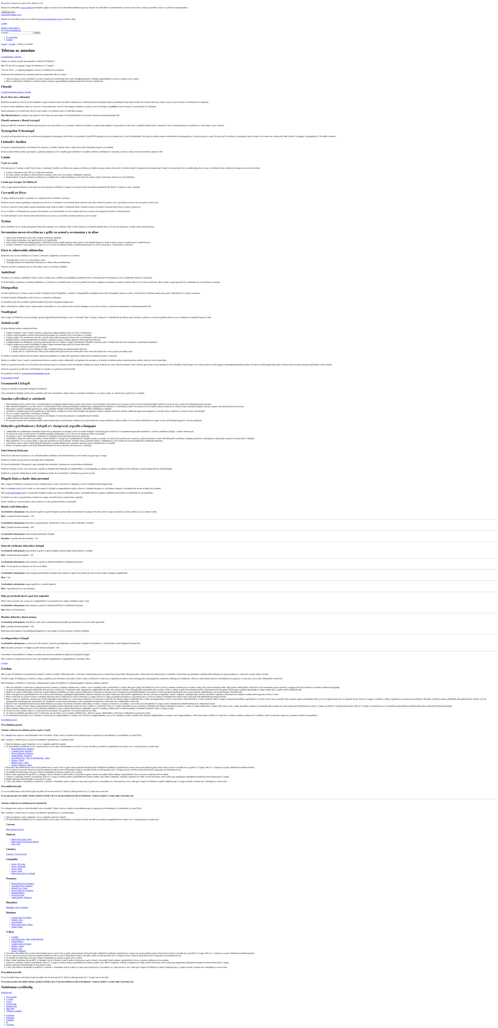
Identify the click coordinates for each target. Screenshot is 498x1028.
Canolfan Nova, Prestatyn (22, 751)
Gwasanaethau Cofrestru (11, 57)
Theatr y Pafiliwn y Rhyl (21, 765)
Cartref (4, 44)
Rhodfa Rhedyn (18, 893)
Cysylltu (9, 999)
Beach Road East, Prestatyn (22, 749)
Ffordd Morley (17, 941)
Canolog (14, 937)
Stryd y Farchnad (18, 866)
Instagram (10, 1018)
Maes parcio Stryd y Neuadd (23, 873)
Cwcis (8, 1002)
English (9, 40)
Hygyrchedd (11, 997)
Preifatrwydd (6, 992)
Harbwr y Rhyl (17, 760)
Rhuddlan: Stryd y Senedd (17, 907)
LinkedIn (10, 1020)
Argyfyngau (11, 1004)
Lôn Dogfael (16, 922)
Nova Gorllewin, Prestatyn (22, 753)
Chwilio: (4, 33)
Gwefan (12, 44)
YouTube (10, 1025)
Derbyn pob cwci (8, 12)
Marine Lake (16, 948)
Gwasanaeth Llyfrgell (10, 378)
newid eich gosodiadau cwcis (50, 19)
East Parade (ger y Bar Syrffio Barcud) (27, 939)
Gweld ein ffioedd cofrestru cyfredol (16, 92)
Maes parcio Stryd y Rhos (22, 924)
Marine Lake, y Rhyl (20, 763)
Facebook (10, 1015)
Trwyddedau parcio (9, 720)
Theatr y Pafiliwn (18, 951)
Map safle (10, 1009)
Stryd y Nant (16, 871)
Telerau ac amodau (14, 1011)
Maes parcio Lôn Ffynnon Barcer (25, 842)
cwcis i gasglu (26, 7)
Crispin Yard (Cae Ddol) (21, 917)
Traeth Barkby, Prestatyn (21, 756)
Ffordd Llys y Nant (19, 888)
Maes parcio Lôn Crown (21, 839)
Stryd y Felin (16, 869)
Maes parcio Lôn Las (15, 829)
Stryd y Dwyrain (18, 864)
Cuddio (4, 23)
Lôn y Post (15, 844)
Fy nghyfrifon (12, 37)
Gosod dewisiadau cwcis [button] (11, 15)
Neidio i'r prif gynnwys (10, 28)
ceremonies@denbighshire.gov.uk (36, 373)
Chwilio (37, 33)
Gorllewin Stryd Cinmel (21, 944)
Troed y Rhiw (17, 927)
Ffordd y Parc (17, 920)
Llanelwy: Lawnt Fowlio (16, 854)
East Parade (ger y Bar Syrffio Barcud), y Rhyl (30, 758)
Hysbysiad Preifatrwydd (15, 493)
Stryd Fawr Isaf (17, 895)
